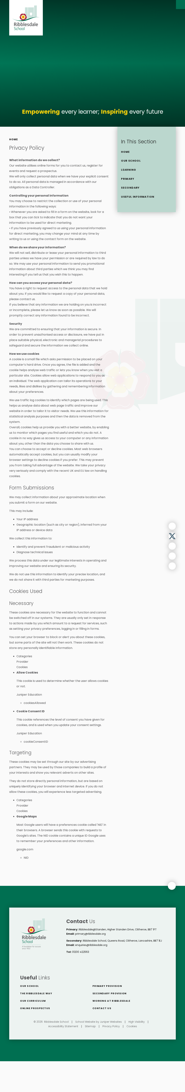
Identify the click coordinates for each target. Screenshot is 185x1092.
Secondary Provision (109, 993)
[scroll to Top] (172, 886)
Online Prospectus (35, 1008)
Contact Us (101, 1008)
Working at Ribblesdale (111, 1001)
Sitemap (90, 1026)
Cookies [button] (131, 1026)
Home (13, 139)
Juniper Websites (111, 1022)
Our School (29, 986)
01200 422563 (80, 952)
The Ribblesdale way (36, 993)
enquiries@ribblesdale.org (91, 945)
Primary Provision (107, 986)
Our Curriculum (33, 1001)
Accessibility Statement (63, 1026)
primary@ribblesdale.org (90, 934)
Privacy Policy (111, 1026)
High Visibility (136, 1022)
